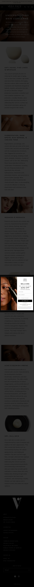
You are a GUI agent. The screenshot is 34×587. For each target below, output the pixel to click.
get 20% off (25, 300)
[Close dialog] (32, 277)
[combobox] (19, 298)
